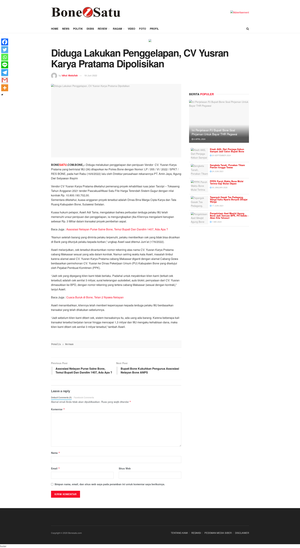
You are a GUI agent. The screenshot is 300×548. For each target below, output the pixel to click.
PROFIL (154, 28)
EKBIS (90, 28)
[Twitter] (4, 49)
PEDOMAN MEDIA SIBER (218, 532)
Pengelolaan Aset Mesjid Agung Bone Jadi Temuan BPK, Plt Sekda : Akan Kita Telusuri (229, 215)
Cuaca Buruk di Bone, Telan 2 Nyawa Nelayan (95, 297)
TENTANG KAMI (179, 532)
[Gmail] (4, 80)
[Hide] (2, 94)
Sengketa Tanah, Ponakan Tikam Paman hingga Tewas (227, 166)
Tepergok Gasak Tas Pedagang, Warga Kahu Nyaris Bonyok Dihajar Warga (229, 199)
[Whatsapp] (4, 57)
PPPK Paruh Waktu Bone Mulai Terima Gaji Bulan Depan (226, 182)
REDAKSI (196, 532)
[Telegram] (4, 72)
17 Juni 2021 (217, 205)
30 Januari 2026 (219, 187)
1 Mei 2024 (216, 221)
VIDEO (131, 28)
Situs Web (125, 468)
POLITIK (78, 28)
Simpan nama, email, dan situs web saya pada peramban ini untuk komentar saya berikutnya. (110, 484)
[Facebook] (4, 42)
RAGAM (117, 28)
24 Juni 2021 (217, 171)
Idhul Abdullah (70, 75)
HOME (54, 28)
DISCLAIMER (242, 532)
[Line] (4, 64)
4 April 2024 (199, 139)
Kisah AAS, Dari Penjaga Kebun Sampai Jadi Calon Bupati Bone (227, 150)
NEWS (65, 28)
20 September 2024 (221, 155)
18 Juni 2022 (90, 75)
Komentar (58, 409)
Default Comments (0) (61, 397)
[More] (4, 87)
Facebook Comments (84, 397)
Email (55, 468)
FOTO (142, 28)
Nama (55, 452)
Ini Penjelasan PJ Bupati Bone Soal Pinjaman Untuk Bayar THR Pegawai (214, 132)
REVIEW (102, 28)
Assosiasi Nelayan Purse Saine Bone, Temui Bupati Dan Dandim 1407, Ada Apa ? (117, 229)
